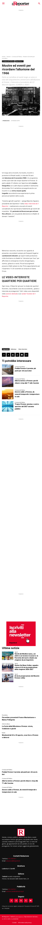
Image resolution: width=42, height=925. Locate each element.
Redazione (6, 120)
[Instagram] (16, 901)
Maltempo (13, 349)
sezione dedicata (11, 294)
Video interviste (22, 349)
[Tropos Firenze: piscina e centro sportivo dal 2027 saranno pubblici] (7, 406)
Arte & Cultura (6, 724)
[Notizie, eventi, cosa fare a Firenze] (20, 3)
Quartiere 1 (19, 61)
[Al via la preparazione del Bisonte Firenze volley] (7, 678)
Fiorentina (5, 715)
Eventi (3, 732)
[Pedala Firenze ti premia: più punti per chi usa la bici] (7, 369)
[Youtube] (31, 901)
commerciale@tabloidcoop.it (15, 891)
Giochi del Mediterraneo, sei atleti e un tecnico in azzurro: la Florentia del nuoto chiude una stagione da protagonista (26, 657)
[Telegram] (22, 355)
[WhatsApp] (17, 355)
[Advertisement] (21, 32)
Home (3, 56)
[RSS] (21, 901)
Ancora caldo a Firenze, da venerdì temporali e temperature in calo (27, 394)
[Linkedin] (13, 355)
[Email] (26, 355)
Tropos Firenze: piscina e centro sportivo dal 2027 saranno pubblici (27, 406)
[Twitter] (8, 355)
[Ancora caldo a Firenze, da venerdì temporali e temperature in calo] (7, 394)
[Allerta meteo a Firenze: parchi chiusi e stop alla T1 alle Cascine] (7, 382)
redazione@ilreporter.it (13, 861)
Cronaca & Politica (17, 56)
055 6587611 (12, 859)
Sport (16, 652)
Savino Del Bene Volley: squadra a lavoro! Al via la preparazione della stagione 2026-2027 (26, 667)
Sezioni (9, 56)
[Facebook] (4, 355)
